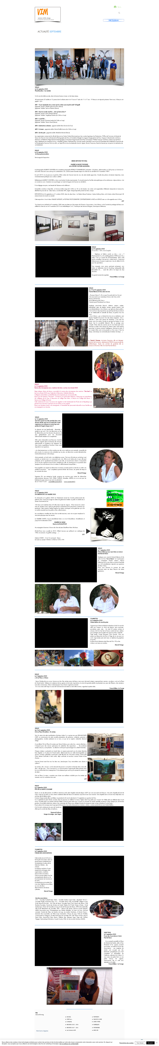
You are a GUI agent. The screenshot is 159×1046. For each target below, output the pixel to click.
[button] (106, 226)
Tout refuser (140, 1043)
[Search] (119, 13)
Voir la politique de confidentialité (68, 1044)
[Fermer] (157, 1043)
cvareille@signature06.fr (55, 482)
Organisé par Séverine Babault (98, 625)
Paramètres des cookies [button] (126, 1043)
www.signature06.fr (69, 482)
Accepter (150, 1043)
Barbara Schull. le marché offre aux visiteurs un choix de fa (107, 626)
